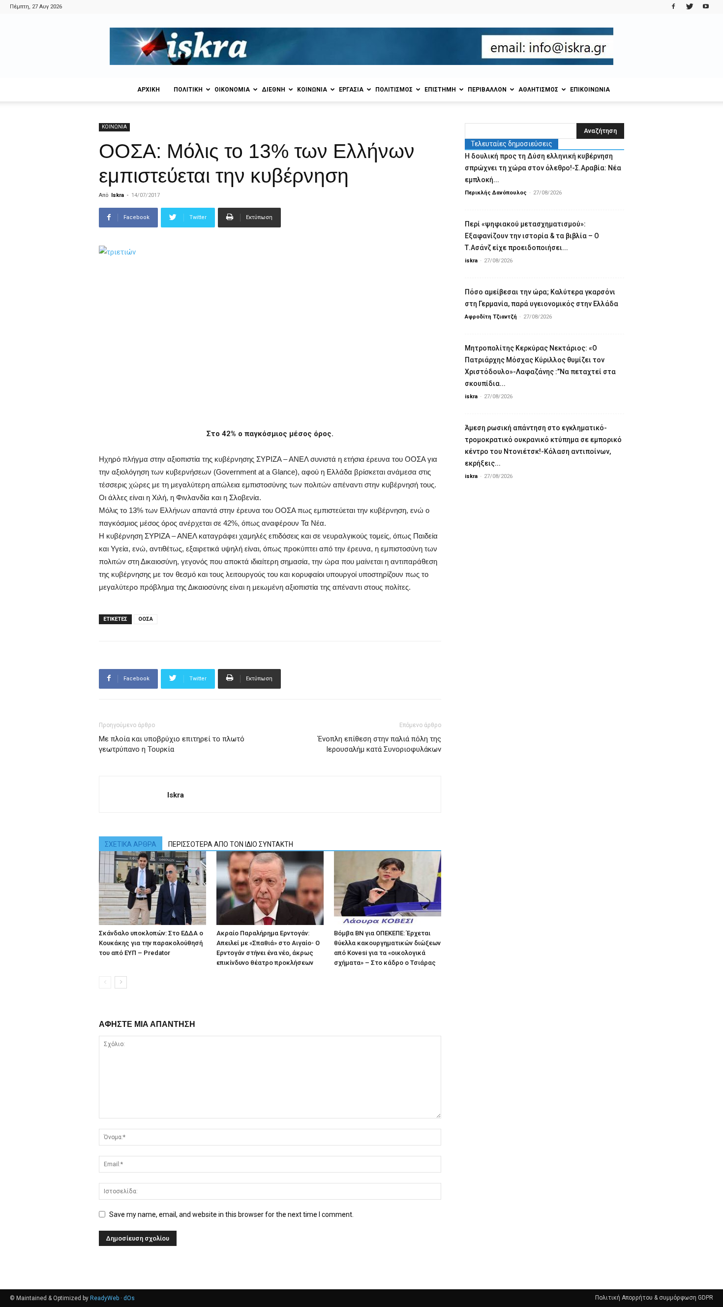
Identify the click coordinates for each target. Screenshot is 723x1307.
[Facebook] (673, 7)
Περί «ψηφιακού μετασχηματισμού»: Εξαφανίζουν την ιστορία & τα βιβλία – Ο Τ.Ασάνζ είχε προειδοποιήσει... (532, 236)
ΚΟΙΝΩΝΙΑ (312, 89)
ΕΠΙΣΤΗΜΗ (440, 89)
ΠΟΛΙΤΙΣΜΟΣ (394, 89)
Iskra (117, 195)
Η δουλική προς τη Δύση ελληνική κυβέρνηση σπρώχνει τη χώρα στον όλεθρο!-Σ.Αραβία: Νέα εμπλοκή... (543, 168)
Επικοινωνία (590, 89)
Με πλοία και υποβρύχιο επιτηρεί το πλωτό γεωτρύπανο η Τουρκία (171, 744)
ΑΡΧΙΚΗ (148, 89)
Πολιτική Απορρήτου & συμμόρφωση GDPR (654, 1297)
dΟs (129, 1298)
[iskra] (361, 46)
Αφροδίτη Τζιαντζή (491, 317)
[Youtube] (705, 7)
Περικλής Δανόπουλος (496, 193)
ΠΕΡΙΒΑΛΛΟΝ (487, 89)
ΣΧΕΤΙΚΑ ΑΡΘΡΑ (130, 844)
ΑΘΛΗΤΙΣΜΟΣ (538, 89)
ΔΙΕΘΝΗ (273, 89)
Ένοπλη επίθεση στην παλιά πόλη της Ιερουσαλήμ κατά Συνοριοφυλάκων (379, 744)
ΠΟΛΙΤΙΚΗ (188, 89)
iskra (471, 260)
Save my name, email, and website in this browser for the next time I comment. (231, 1214)
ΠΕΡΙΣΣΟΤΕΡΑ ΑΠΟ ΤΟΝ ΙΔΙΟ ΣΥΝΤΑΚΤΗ (230, 844)
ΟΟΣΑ (145, 619)
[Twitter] (689, 7)
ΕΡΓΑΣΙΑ (351, 89)
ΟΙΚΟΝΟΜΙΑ (232, 89)
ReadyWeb (104, 1298)
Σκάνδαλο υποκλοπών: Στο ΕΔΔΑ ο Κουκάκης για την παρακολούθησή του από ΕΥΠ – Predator (151, 942)
